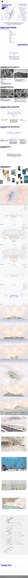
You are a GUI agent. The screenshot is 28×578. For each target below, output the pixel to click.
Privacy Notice (21, 576)
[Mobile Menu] (26, 1)
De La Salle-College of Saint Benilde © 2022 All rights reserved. (12, 576)
